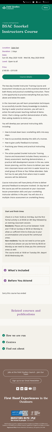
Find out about (15, 349)
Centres (11, 342)
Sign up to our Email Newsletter (25, 380)
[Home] (10, 7)
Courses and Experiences (10, 23)
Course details (26, 77)
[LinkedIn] (21, 389)
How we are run (16, 335)
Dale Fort (15, 47)
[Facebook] (26, 389)
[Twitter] (17, 389)
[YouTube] (30, 389)
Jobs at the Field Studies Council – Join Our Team (26, 373)
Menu (46, 7)
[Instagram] (34, 389)
